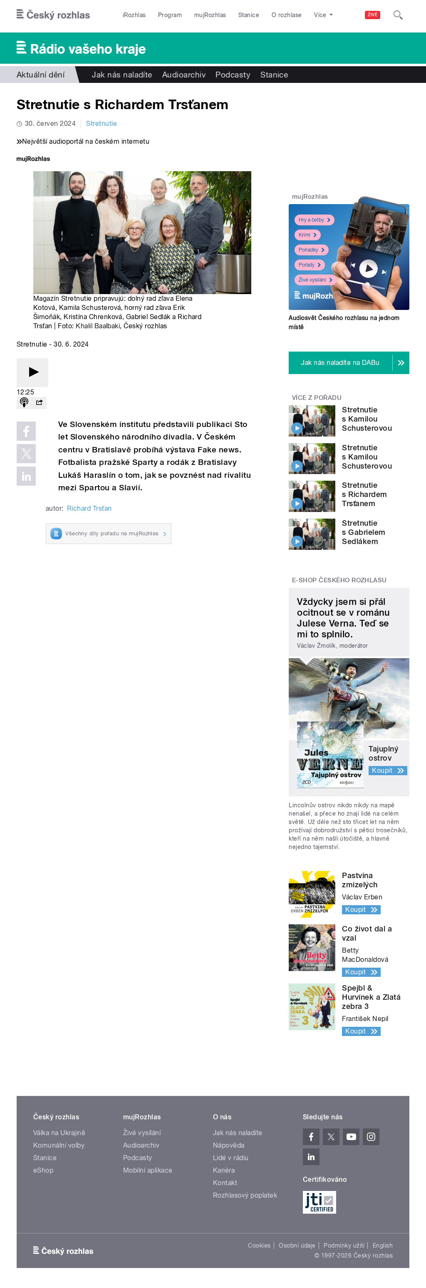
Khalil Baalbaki (98, 326)
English (383, 1245)
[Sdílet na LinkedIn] (26, 476)
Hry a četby (311, 220)
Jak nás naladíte (122, 74)
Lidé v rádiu (231, 1158)
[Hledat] (398, 15)
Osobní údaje (297, 1245)
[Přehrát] (32, 372)
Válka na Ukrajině (59, 1133)
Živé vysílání (312, 280)
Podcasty (232, 74)
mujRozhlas (210, 15)
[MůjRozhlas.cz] (33, 160)
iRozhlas (134, 15)
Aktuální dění (40, 74)
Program (170, 15)
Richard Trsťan (89, 508)
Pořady (307, 265)
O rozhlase (287, 15)
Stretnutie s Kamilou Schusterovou (367, 418)
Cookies (259, 1245)
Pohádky (308, 250)
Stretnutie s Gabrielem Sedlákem (363, 532)
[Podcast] (24, 403)
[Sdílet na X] (26, 453)
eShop (43, 1170)
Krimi (304, 235)
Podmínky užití (344, 1245)
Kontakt (225, 1183)
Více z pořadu (317, 398)
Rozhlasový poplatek (245, 1195)
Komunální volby (58, 1145)
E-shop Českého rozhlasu (339, 580)
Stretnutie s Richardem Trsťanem (364, 494)
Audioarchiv (184, 74)
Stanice (248, 15)
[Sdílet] (39, 403)
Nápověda (229, 1145)
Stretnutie (101, 123)
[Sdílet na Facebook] (26, 431)
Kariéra (224, 1170)
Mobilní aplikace (148, 1170)
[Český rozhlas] (53, 15)
